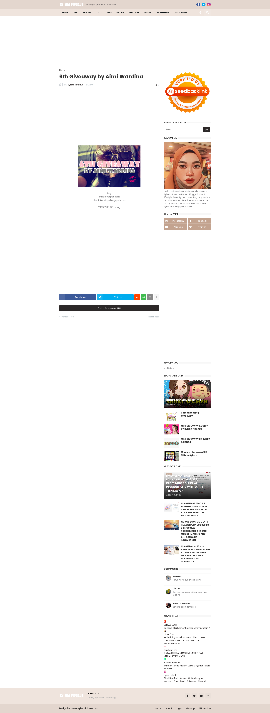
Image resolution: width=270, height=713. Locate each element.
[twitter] (203, 4)
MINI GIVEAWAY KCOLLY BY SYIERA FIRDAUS (194, 427)
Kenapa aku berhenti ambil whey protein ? (187, 628)
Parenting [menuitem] (163, 12)
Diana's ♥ (169, 634)
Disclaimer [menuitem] (180, 12)
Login (179, 708)
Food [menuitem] (98, 12)
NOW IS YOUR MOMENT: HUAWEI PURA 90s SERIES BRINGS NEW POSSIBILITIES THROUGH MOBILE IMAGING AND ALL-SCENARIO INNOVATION (195, 531)
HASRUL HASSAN (172, 662)
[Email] (150, 297)
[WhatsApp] (143, 297)
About (168, 708)
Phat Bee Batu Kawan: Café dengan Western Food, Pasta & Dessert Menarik (185, 680)
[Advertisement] (135, 42)
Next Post (153, 317)
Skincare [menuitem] (133, 12)
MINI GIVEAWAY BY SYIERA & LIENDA (195, 441)
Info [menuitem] (75, 12)
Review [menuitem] (87, 12)
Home (62, 70)
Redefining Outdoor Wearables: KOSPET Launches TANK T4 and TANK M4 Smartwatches (185, 640)
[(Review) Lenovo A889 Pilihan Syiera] (171, 456)
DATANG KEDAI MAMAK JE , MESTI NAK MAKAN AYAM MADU (183, 654)
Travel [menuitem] (148, 12)
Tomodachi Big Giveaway (190, 414)
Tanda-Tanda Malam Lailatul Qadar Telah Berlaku (187, 667)
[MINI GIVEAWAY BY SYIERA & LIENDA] (171, 443)
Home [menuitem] (65, 12)
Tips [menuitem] (109, 12)
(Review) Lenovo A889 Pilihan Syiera (194, 454)
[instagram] (209, 4)
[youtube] (201, 695)
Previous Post (67, 317)
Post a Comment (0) (109, 308)
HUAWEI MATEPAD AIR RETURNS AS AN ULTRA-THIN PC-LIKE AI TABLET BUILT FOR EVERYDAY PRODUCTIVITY (194, 509)
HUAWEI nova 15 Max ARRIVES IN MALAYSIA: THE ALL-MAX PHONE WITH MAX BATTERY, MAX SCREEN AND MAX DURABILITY (195, 554)
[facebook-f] (198, 4)
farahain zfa (170, 650)
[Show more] (156, 297)
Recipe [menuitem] (120, 12)
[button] (200, 12)
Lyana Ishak (170, 675)
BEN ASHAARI (170, 624)
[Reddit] (137, 297)
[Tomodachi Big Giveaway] (171, 416)
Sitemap (190, 708)
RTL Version (205, 708)
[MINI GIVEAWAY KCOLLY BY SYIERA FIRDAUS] (171, 429)
